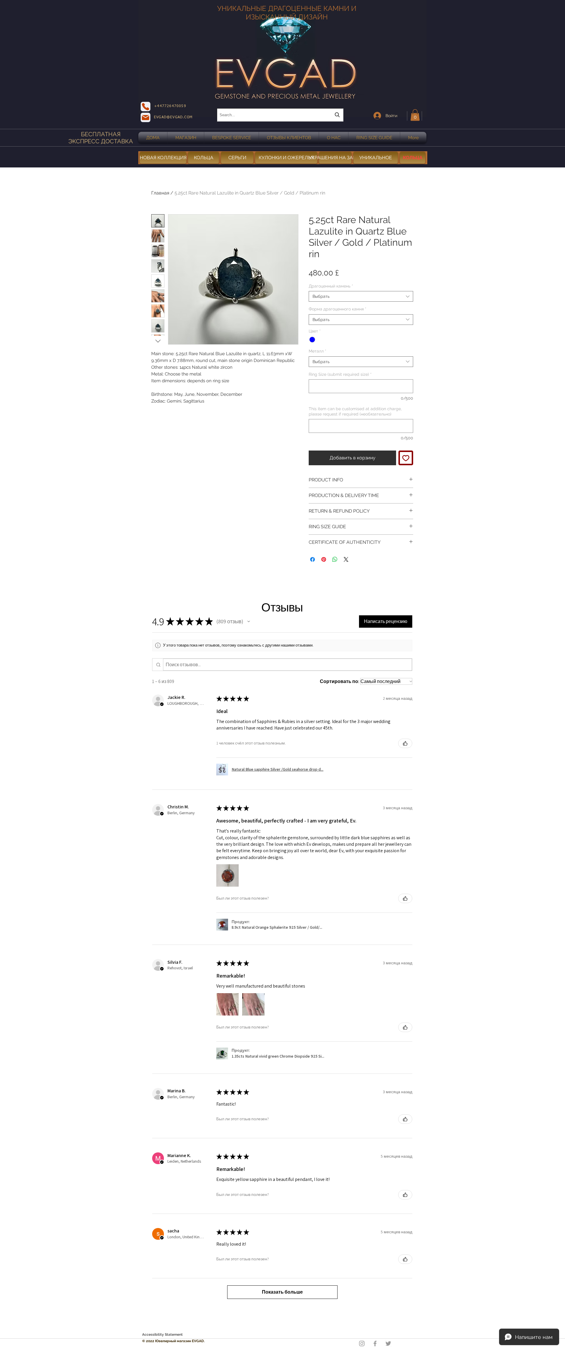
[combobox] (280, 115)
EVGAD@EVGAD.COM (173, 117)
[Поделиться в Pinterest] (323, 559)
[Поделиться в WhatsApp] (334, 559)
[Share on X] (346, 559)
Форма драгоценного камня (337, 309)
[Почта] (145, 117)
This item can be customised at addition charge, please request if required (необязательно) (355, 411)
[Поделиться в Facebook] (312, 559)
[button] (415, 115)
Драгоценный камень (331, 286)
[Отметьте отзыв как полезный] (405, 743)
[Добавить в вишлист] (405, 458)
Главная (160, 193)
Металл (317, 351)
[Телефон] (145, 106)
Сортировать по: (339, 681)
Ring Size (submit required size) (340, 374)
